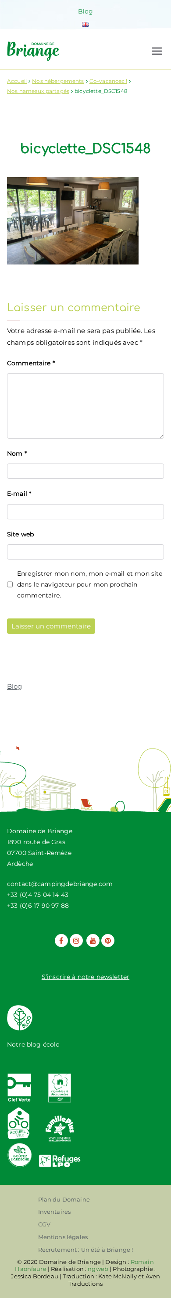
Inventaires (54, 1211)
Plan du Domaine (64, 1199)
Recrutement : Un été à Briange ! (85, 1249)
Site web (20, 534)
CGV (44, 1224)
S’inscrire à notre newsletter (85, 977)
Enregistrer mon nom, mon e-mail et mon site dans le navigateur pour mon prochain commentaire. (89, 584)
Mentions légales (63, 1236)
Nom (17, 453)
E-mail (19, 494)
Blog (85, 11)
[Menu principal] (157, 51)
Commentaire (31, 363)
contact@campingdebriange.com (60, 884)
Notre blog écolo (33, 1044)
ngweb (98, 1268)
